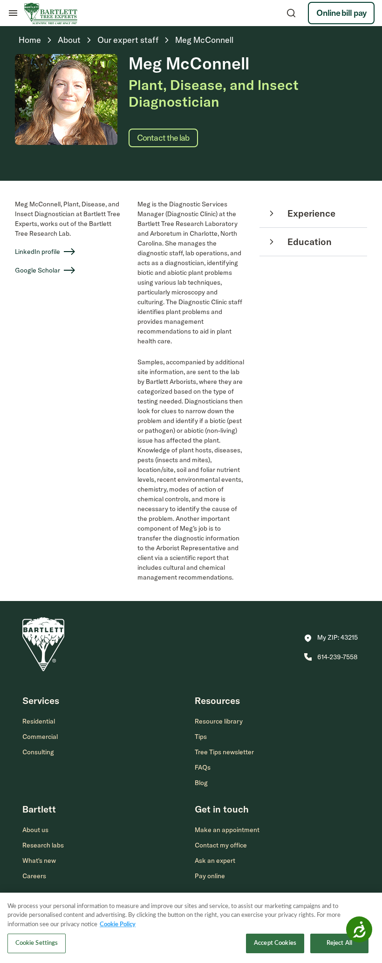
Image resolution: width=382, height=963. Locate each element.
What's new (39, 860)
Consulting (38, 752)
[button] (331, 638)
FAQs (203, 767)
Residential (38, 721)
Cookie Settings (36, 943)
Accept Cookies (275, 943)
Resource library (219, 721)
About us (35, 830)
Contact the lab (163, 137)
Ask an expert (215, 860)
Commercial (40, 736)
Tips (201, 736)
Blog (201, 783)
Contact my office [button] (221, 845)
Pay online (210, 876)
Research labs (43, 845)
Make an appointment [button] (227, 830)
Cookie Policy (118, 925)
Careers (34, 876)
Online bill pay (341, 12)
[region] (191, 928)
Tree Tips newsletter (224, 752)
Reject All (339, 943)
